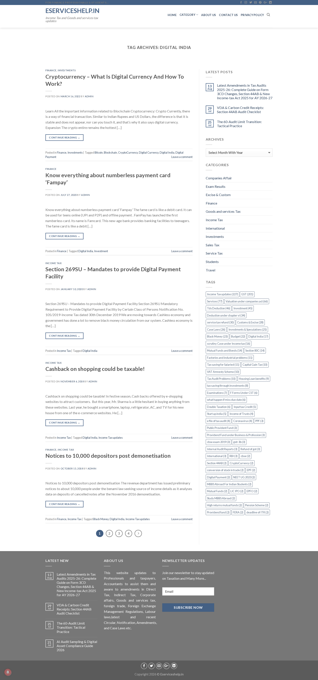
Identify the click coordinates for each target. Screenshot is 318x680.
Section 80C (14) (255, 350)
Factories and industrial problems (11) (229, 357)
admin (89, 96)
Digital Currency (149, 152)
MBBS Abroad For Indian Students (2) (229, 484)
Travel (210, 270)
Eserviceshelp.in (72, 10)
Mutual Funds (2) (217, 491)
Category (187, 14)
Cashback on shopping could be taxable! (95, 368)
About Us (208, 15)
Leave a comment (182, 157)
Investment (101, 251)
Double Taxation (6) (218, 407)
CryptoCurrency (128, 152)
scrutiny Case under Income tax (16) (228, 343)
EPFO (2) (252, 491)
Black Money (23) (217, 336)
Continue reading (64, 137)
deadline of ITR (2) (257, 512)
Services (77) (214, 301)
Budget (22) (238, 336)
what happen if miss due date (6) (226, 399)
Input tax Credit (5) (245, 407)
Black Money (101, 519)
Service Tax (214, 253)
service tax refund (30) (220, 322)
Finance (50, 70)
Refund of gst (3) (250, 449)
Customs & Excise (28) (250, 322)
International (215, 228)
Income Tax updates (110, 437)
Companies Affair (219, 178)
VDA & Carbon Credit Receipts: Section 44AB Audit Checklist (240, 109)
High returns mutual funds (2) (224, 505)
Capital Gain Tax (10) (255, 364)
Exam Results (215, 186)
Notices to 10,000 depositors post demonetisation (108, 455)
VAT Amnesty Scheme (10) (223, 371)
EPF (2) (251, 470)
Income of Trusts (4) (241, 413)
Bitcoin (99, 152)
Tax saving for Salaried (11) (223, 364)
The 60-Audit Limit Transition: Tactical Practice (239, 124)
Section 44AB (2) (216, 463)
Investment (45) (242, 308)
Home (172, 15)
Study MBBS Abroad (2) (221, 498)
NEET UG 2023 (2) (244, 477)
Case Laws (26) (216, 329)
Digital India (167, 152)
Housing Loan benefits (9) (254, 378)
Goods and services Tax (223, 211)
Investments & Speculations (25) (247, 329)
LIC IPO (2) (236, 491)
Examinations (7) (217, 392)
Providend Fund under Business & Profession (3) (236, 435)
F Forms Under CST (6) (243, 392)
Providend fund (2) (218, 512)
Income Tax (53, 263)
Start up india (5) (216, 413)
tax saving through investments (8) (227, 385)
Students (212, 262)
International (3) (216, 456)
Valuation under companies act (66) (247, 301)
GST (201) (247, 294)
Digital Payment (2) (218, 477)
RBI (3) (234, 456)
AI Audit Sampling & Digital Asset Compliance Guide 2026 (77, 645)
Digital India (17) (258, 336)
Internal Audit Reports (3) (222, 449)
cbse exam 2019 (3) (218, 442)
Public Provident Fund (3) (222, 428)
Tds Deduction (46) (218, 308)
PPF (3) (259, 421)
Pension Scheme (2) (256, 505)
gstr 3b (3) (239, 442)
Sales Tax (212, 245)
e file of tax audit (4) (218, 421)
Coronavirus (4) (242, 421)
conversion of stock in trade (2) (225, 470)
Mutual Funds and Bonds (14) (224, 350)
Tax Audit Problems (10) (221, 378)
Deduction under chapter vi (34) (226, 315)
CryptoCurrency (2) (241, 463)
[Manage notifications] (7, 672)
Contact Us (228, 15)
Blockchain (110, 152)
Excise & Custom (218, 195)
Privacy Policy (252, 15)
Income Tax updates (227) (222, 294)
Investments (67, 70)
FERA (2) (238, 512)
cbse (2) (245, 456)
